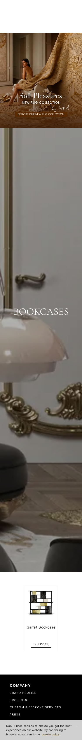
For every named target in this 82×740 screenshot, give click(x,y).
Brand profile (23, 692)
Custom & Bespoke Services (35, 707)
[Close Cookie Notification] (77, 726)
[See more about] (41, 80)
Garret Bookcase (41, 627)
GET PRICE (41, 644)
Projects (18, 700)
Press (15, 714)
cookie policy (50, 734)
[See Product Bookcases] (41, 602)
